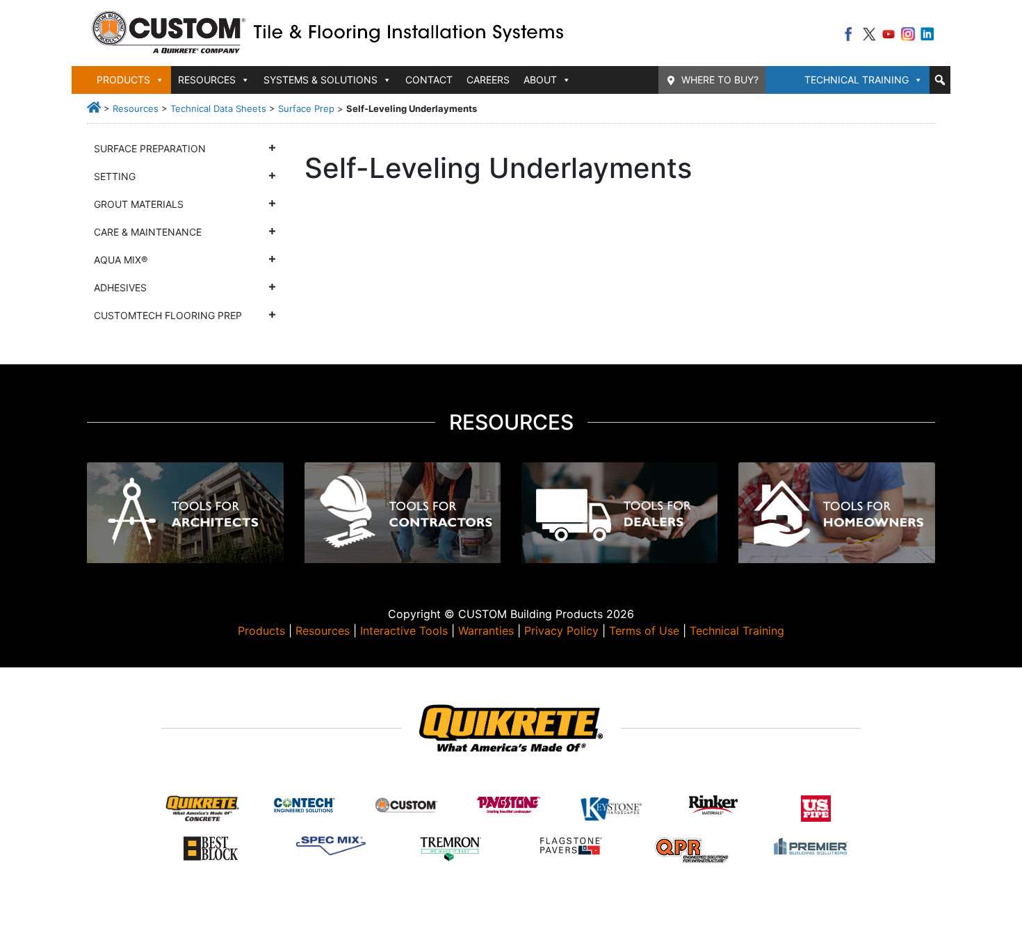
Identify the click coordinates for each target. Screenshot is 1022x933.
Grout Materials (139, 204)
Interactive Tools (404, 631)
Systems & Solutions (320, 80)
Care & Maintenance (148, 232)
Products (261, 631)
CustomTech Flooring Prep (168, 315)
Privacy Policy (561, 631)
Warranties (486, 631)
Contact (429, 80)
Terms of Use (644, 631)
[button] (940, 80)
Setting (115, 176)
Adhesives (120, 287)
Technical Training (856, 80)
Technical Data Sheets (218, 108)
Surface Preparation (150, 148)
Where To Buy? (720, 80)
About (540, 80)
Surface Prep (306, 108)
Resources (136, 108)
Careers (488, 80)
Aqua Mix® (120, 260)
